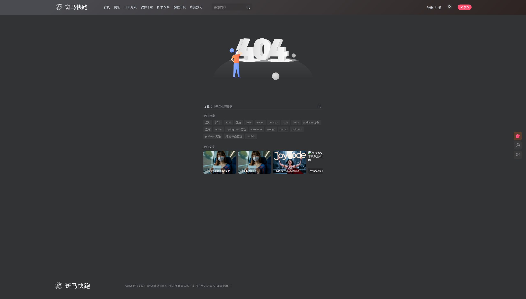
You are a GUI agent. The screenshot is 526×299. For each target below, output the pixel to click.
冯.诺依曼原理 (233, 136)
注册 (438, 7)
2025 (228, 122)
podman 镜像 (311, 122)
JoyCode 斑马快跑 (157, 285)
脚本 (218, 122)
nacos (283, 129)
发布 (466, 7)
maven (260, 122)
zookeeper (257, 129)
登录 (430, 7)
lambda (251, 136)
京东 (208, 129)
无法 (238, 122)
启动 (208, 122)
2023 (296, 122)
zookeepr (296, 129)
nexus (218, 129)
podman (273, 122)
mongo (271, 129)
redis (285, 122)
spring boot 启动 (236, 129)
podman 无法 (213, 136)
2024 (249, 122)
